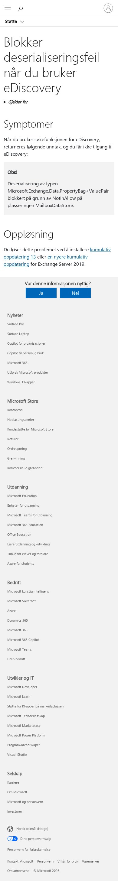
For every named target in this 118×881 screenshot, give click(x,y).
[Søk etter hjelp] (21, 8)
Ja (41, 293)
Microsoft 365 (17, 362)
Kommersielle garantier (24, 468)
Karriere (13, 782)
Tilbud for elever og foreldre (27, 553)
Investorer (14, 811)
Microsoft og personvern (25, 801)
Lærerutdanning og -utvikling (28, 544)
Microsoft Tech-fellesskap (26, 716)
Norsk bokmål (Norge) (32, 828)
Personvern (45, 861)
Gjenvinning (16, 458)
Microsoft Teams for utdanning (29, 515)
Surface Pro (15, 324)
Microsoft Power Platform (25, 735)
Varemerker (90, 861)
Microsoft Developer (22, 686)
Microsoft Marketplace (24, 725)
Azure (11, 610)
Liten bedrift (16, 659)
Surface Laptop (18, 333)
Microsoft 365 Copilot (23, 639)
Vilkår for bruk (67, 861)
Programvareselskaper (23, 745)
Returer (12, 439)
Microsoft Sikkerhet (21, 601)
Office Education (19, 534)
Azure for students (20, 563)
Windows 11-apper (21, 382)
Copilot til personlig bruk (25, 353)
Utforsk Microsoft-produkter (27, 372)
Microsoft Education (22, 495)
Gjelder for (18, 102)
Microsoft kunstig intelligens (28, 591)
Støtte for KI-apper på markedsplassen (35, 706)
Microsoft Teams (19, 649)
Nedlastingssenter (20, 419)
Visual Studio (17, 754)
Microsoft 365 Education (25, 524)
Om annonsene (18, 870)
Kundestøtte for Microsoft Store (30, 429)
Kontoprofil (15, 410)
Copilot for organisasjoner (26, 343)
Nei (75, 293)
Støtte (11, 21)
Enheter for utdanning (23, 505)
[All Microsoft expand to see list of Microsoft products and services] (7, 8)
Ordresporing (17, 448)
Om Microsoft (17, 792)
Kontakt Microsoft (20, 861)
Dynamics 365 (17, 620)
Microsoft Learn (18, 696)
